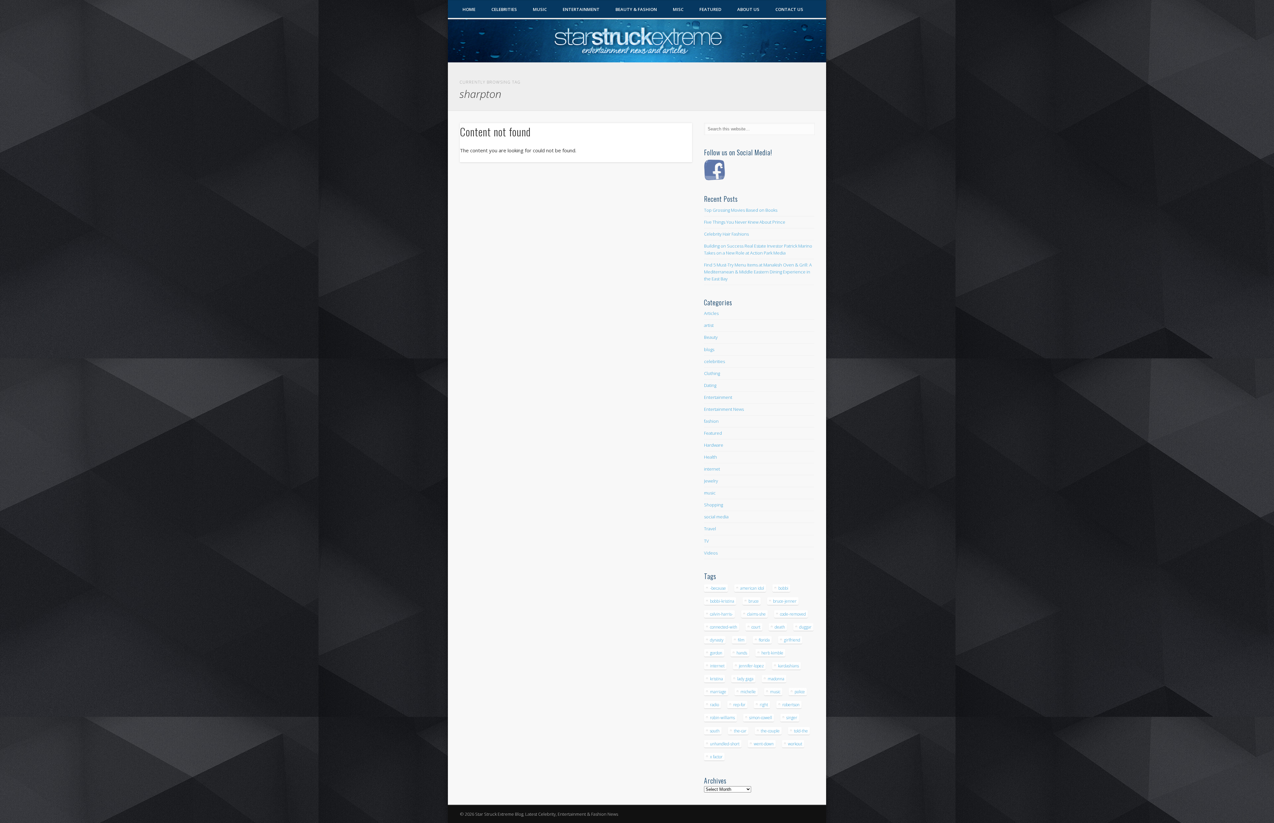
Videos (711, 553)
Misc (678, 9)
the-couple (770, 731)
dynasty (717, 640)
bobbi (783, 588)
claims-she (756, 614)
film (741, 640)
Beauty (711, 337)
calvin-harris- (721, 614)
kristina (716, 679)
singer (791, 717)
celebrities (714, 361)
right (764, 705)
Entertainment (581, 9)
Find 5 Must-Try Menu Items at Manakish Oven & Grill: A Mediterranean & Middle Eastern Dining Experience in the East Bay (758, 272)
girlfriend (792, 640)
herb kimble (772, 653)
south (715, 731)
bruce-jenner (785, 601)
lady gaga (745, 679)
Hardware (713, 445)
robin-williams (722, 717)
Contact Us (789, 9)
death (780, 627)
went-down (764, 744)
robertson (791, 705)
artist (709, 325)
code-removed (793, 614)
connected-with (723, 627)
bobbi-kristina (722, 601)
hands (742, 653)
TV (706, 541)
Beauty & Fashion (636, 9)
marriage (718, 692)
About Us (748, 9)
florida (764, 640)
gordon (716, 653)
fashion (711, 421)
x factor (716, 757)
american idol (752, 588)
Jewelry (711, 481)
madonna (776, 679)
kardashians (788, 666)
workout (795, 744)
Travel (710, 529)
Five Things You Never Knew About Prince (744, 222)
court (755, 627)
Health (710, 457)
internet (712, 469)
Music (540, 9)
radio (714, 705)
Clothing (712, 373)
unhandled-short (725, 744)
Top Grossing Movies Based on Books (740, 210)
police (800, 692)
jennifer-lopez (751, 666)
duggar (805, 627)
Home (468, 9)
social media (716, 517)
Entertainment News (724, 409)
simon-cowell (760, 717)
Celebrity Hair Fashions (726, 234)
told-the (801, 731)
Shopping (713, 505)
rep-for (739, 705)
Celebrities (504, 9)
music (710, 493)
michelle (748, 692)
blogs (709, 349)
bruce (753, 601)
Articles (711, 313)
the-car (740, 731)
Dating (710, 385)
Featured (710, 9)
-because (718, 588)
